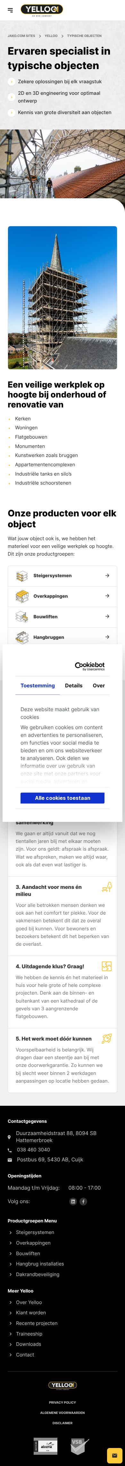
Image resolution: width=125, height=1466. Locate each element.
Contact (25, 1355)
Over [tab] (99, 685)
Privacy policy (62, 1403)
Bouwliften (28, 1253)
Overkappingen (33, 1243)
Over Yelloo (29, 1302)
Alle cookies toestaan (62, 798)
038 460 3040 (33, 1150)
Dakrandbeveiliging (37, 1274)
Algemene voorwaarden (62, 1413)
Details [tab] (73, 685)
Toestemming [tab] (38, 685)
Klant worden (31, 1313)
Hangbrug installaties (40, 1264)
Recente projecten (36, 1323)
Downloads (28, 1344)
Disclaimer (62, 1423)
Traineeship (29, 1334)
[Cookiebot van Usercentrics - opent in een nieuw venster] (80, 666)
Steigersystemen (35, 1232)
